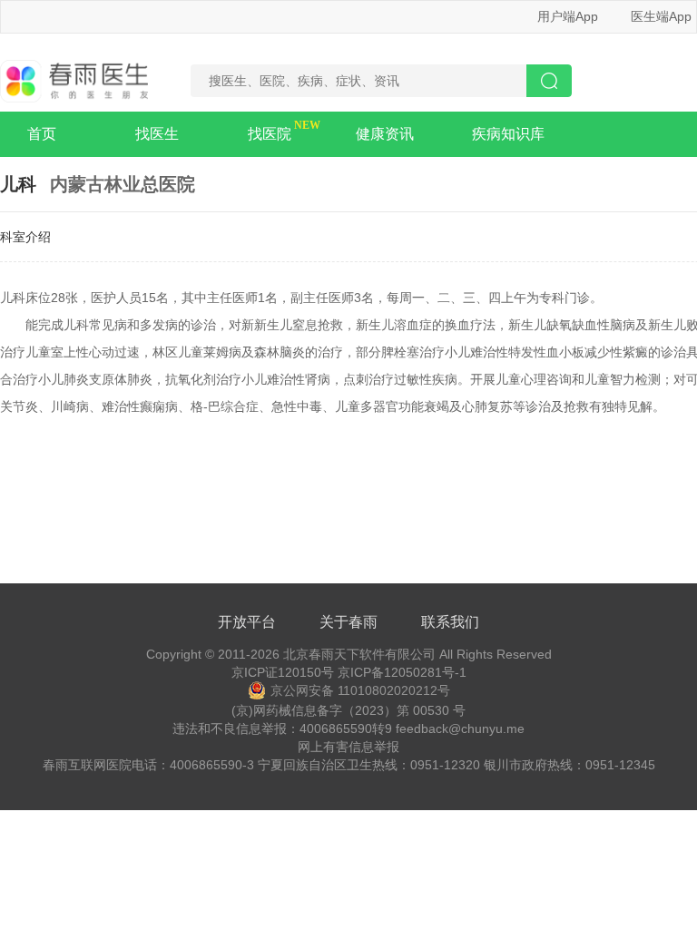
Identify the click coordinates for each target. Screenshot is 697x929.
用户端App (567, 16)
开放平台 (247, 622)
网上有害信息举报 (348, 746)
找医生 (157, 134)
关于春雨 (348, 622)
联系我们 (450, 622)
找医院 (269, 134)
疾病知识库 (508, 134)
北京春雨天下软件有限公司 (359, 654)
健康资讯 (385, 134)
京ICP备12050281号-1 (402, 672)
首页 (41, 134)
